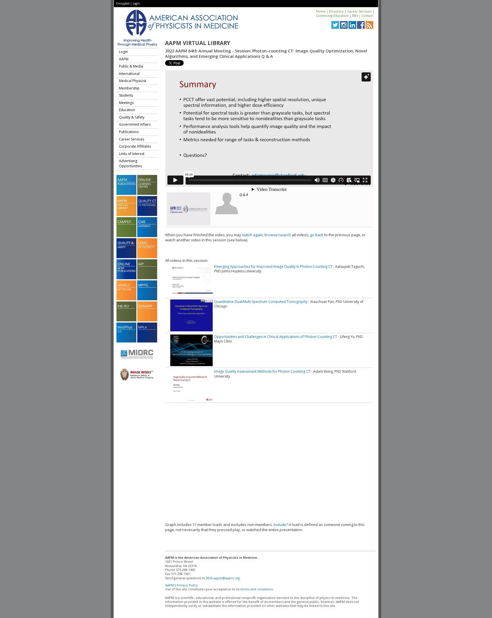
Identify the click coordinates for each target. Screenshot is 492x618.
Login (136, 3)
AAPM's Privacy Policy (181, 585)
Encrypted (123, 3)
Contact (367, 15)
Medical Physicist (132, 80)
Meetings (126, 102)
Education (127, 109)
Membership (129, 88)
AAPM (123, 59)
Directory (336, 11)
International (129, 73)
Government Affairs (135, 124)
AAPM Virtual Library (197, 43)
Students (126, 95)
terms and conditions (256, 589)
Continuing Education (332, 15)
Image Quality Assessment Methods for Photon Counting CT (262, 371)
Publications (129, 131)
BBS (355, 15)
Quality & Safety (131, 117)
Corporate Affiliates (135, 146)
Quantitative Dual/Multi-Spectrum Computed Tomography (261, 301)
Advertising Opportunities (130, 163)
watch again (252, 234)
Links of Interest (131, 153)
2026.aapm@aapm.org (223, 578)
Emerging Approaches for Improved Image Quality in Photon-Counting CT (273, 266)
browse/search (278, 234)
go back (316, 234)
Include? (281, 524)
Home (320, 11)
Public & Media (131, 66)
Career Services (359, 11)
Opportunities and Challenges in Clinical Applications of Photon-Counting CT (275, 336)
